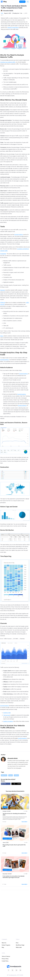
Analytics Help (7, 712)
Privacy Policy (5, 958)
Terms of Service (6, 956)
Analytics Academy (8, 721)
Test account (6, 715)
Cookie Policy (5, 961)
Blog (3, 947)
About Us (4, 942)
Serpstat (2, 290)
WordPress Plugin (20, 945)
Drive (17, 942)
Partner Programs (6, 945)
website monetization (13, 27)
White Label (19, 947)
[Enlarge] (28, 429)
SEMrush (2, 302)
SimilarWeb (3, 253)
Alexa (1, 336)
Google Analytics (18, 234)
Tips (2, 13)
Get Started (22, 1)
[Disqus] (15, 911)
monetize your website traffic (7, 62)
